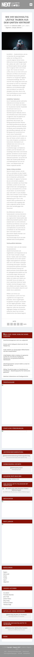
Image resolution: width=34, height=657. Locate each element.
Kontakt (20, 653)
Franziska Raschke (8, 595)
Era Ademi (6, 593)
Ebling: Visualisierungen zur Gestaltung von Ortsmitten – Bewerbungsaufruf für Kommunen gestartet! (16, 371)
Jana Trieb (6, 596)
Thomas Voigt (7, 604)
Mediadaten (26, 653)
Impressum (26, 651)
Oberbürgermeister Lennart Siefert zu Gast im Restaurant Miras (16, 364)
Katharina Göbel (16, 25)
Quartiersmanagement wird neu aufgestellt (15, 340)
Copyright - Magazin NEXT (14, 647)
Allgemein (8, 27)
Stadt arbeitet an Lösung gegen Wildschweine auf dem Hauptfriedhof (16, 350)
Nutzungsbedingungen (10, 653)
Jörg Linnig (6, 600)
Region (5, 572)
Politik (5, 578)
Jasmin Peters (7, 598)
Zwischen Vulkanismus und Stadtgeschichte (15, 376)
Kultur (5, 576)
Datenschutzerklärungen (14, 651)
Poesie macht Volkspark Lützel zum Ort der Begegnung (15, 344)
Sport (5, 580)
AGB (5, 651)
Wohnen (19, 27)
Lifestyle (14, 27)
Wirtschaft (6, 574)
